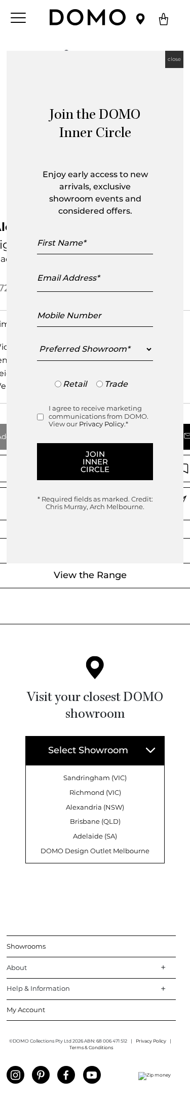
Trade (116, 384)
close (174, 59)
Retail (75, 384)
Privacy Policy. (102, 424)
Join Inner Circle (95, 461)
